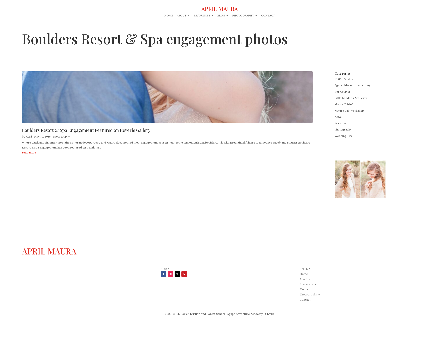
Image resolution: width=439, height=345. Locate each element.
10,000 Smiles (344, 79)
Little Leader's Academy (351, 98)
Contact (268, 15)
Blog (221, 15)
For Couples (343, 91)
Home (168, 15)
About (182, 15)
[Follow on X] (177, 274)
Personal (340, 123)
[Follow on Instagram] (170, 274)
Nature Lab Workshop (349, 110)
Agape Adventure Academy (352, 85)
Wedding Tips (344, 136)
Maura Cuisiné (344, 104)
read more (29, 152)
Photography (243, 15)
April (29, 136)
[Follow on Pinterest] (184, 274)
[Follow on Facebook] (163, 274)
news (338, 116)
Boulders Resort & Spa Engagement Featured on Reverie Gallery (86, 130)
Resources (202, 15)
